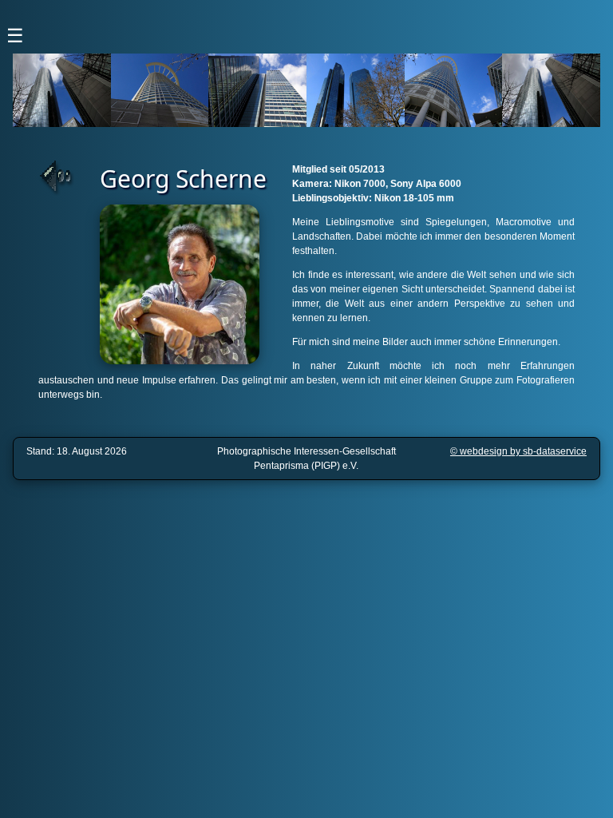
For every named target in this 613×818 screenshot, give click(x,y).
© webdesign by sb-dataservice (518, 451)
